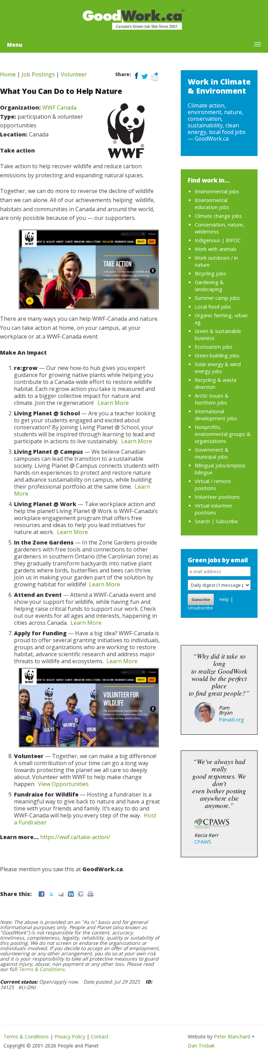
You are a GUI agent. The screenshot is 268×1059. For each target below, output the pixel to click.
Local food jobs (213, 306)
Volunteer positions (217, 497)
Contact (100, 1036)
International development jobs (216, 415)
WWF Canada (59, 107)
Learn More (113, 403)
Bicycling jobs (210, 273)
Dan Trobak (201, 1045)
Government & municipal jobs (212, 453)
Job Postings (38, 74)
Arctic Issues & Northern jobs (212, 399)
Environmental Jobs (217, 191)
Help (224, 599)
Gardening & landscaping (209, 285)
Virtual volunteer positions (213, 509)
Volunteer (74, 74)
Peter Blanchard (232, 1036)
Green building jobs (217, 355)
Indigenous (207, 240)
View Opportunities (63, 784)
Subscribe (227, 521)
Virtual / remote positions (213, 484)
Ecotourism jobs (213, 346)
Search (202, 521)
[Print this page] (90, 894)
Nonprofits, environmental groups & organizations (223, 434)
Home (8, 74)
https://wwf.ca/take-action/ (75, 837)
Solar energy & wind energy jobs (218, 368)
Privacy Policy (69, 1036)
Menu (14, 44)
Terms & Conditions (41, 969)
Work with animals (216, 249)
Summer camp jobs (217, 298)
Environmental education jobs (212, 203)
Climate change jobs (218, 216)
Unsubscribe (200, 608)
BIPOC (233, 240)
